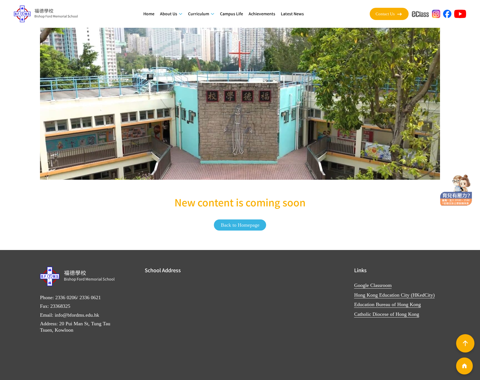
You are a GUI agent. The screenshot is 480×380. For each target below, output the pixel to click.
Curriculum (198, 13)
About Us (168, 13)
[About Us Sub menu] (180, 14)
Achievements (262, 13)
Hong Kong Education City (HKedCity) (394, 295)
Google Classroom (373, 285)
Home (148, 13)
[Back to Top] (465, 343)
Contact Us (385, 14)
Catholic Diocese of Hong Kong (386, 314)
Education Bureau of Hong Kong (387, 304)
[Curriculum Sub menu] (212, 14)
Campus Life (231, 13)
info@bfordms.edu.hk (77, 315)
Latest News (292, 13)
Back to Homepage (240, 225)
